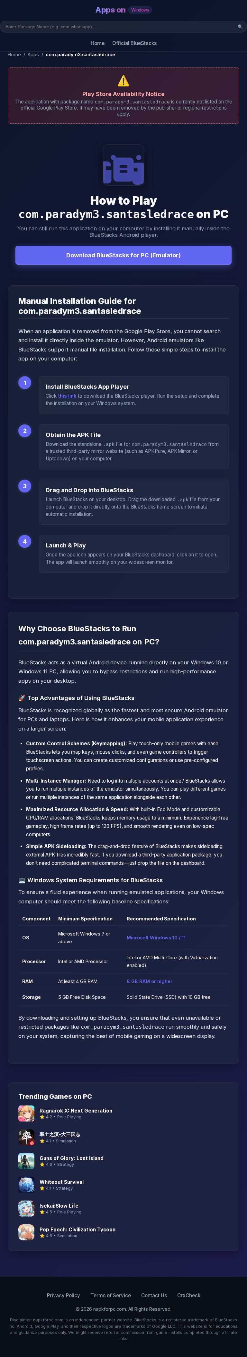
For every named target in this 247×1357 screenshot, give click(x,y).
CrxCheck (188, 1295)
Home (98, 43)
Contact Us (154, 1295)
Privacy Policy (63, 1295)
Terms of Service (110, 1295)
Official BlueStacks (134, 43)
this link (67, 396)
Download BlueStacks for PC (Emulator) (123, 255)
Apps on (122, 9)
